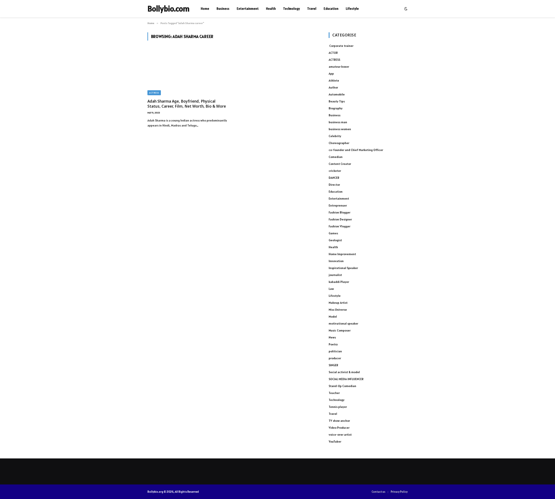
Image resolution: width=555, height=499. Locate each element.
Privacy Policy (399, 492)
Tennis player (338, 407)
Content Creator (340, 164)
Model (333, 316)
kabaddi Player (339, 282)
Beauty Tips (337, 101)
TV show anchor (339, 421)
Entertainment (248, 9)
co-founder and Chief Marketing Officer (356, 150)
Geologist (335, 240)
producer (335, 358)
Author (333, 87)
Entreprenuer (338, 205)
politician (335, 351)
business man (338, 122)
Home (205, 9)
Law (331, 289)
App (331, 74)
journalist (335, 275)
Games (333, 233)
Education (331, 9)
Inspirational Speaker (343, 268)
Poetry (333, 344)
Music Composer (340, 330)
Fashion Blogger (339, 212)
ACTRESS (154, 92)
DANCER (334, 178)
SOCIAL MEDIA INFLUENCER (346, 379)
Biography (336, 108)
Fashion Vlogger (339, 226)
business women (340, 129)
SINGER (333, 365)
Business (223, 9)
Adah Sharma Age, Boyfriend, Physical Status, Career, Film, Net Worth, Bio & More (186, 104)
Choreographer (339, 143)
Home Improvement (342, 254)
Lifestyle (352, 9)
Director (334, 185)
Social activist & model (344, 372)
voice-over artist (340, 435)
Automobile (337, 94)
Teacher (334, 393)
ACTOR (333, 53)
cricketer (335, 171)
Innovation (336, 261)
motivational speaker (343, 323)
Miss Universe (338, 310)
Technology (291, 9)
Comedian (336, 157)
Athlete (334, 80)
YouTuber (335, 441)
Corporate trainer (341, 46)
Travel (311, 9)
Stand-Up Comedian (342, 386)
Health (271, 9)
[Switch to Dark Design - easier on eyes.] (405, 8)
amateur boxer (339, 67)
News (332, 337)
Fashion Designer (340, 219)
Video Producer (339, 428)
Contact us (378, 492)
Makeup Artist (338, 303)
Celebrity (335, 136)
